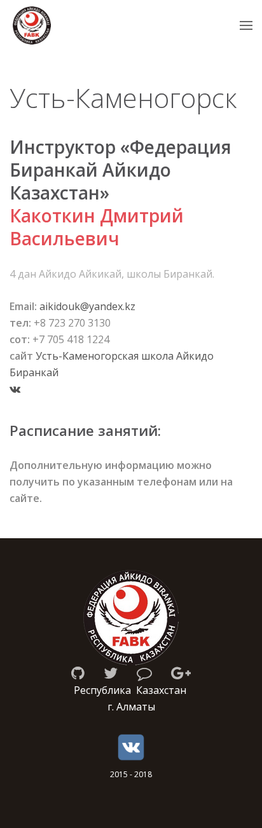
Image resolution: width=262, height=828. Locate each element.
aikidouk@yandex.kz (87, 306)
